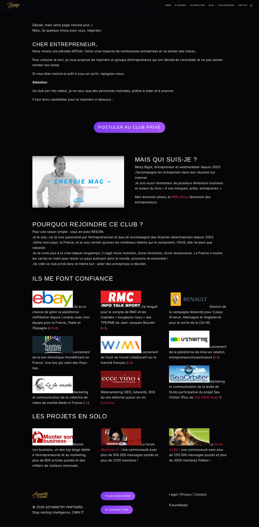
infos (53, 328)
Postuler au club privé (129, 127)
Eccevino (107, 403)
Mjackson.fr (110, 450)
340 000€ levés (206, 397)
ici (86, 403)
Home (168, 5)
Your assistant (118, 496)
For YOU (242, 5)
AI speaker (180, 5)
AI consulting (197, 5)
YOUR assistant (226, 5)
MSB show (179, 197)
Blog (211, 5)
